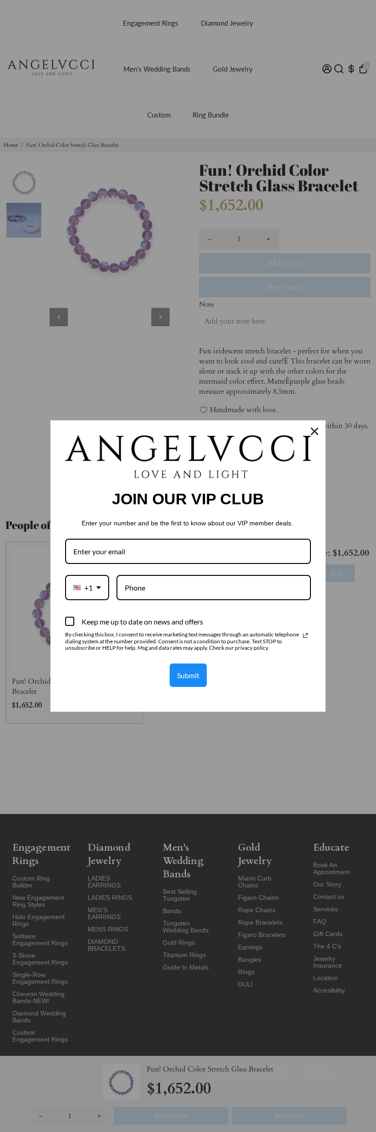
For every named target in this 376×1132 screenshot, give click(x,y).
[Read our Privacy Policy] (305, 635)
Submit (188, 675)
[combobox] (87, 587)
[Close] (315, 431)
